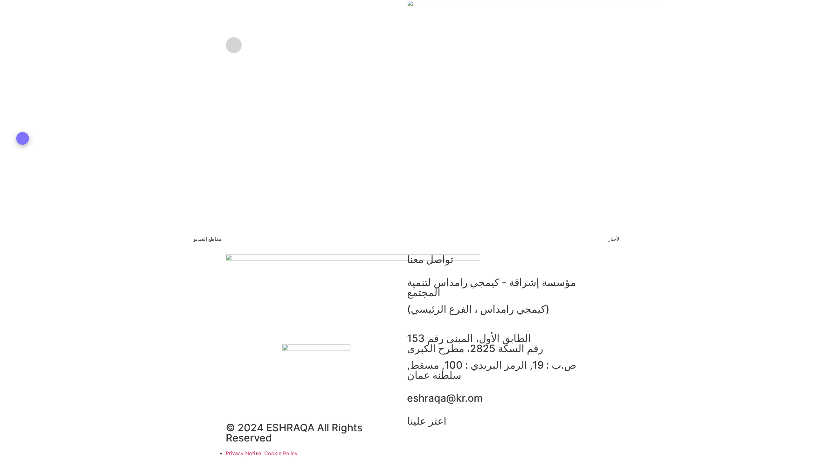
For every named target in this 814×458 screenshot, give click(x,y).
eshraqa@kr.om (445, 398)
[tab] (207, 239)
